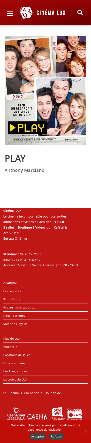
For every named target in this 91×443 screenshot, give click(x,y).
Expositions (11, 299)
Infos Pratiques (14, 316)
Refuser (56, 436)
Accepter (37, 436)
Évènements (12, 291)
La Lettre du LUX (15, 379)
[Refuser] (85, 431)
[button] (80, 13)
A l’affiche (10, 283)
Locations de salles (16, 355)
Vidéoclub (10, 347)
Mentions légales (15, 324)
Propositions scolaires (19, 307)
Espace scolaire (14, 363)
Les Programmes (15, 371)
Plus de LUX (11, 339)
